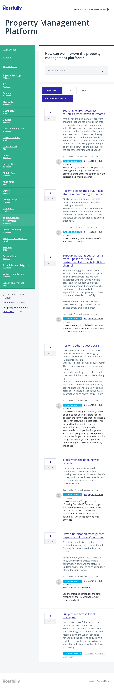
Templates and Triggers (16, 265)
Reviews (7, 247)
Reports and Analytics (15, 238)
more (100, 394)
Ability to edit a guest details (81, 345)
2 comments (89, 653)
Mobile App (9, 173)
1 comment (67, 227)
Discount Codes (11, 137)
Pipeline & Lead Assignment (11, 219)
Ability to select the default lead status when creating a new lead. (84, 192)
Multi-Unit (8, 181)
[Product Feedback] (12, 8)
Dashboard (9, 110)
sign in (103, 9)
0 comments (68, 156)
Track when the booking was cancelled (81, 461)
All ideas (7, 57)
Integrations (10, 164)
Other (6, 190)
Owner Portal (10, 199)
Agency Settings (12, 75)
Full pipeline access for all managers (79, 615)
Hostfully (91, 681)
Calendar (8, 93)
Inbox (6, 155)
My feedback (10, 66)
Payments (8, 208)
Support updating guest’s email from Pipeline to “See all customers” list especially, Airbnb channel (84, 260)
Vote (50, 118)
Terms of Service (104, 681)
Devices (7, 119)
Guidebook (9, 302)
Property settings (13, 229)
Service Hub (9, 256)
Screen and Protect (13, 282)
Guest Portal (10, 146)
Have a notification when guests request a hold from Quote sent (83, 535)
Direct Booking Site (13, 128)
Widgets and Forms (13, 274)
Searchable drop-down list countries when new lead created (84, 112)
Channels (8, 102)
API (4, 84)
